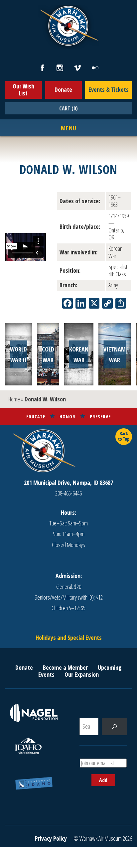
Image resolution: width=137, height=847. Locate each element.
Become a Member (65, 667)
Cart (68, 108)
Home (14, 399)
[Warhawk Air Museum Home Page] (68, 45)
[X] (94, 304)
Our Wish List (23, 89)
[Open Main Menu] (68, 128)
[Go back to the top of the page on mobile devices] (123, 436)
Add (103, 780)
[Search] (114, 726)
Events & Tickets (108, 89)
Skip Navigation (8, 1)
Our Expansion (82, 674)
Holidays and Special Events (69, 637)
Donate (63, 89)
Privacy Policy (51, 838)
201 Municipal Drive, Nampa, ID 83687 (68, 483)
